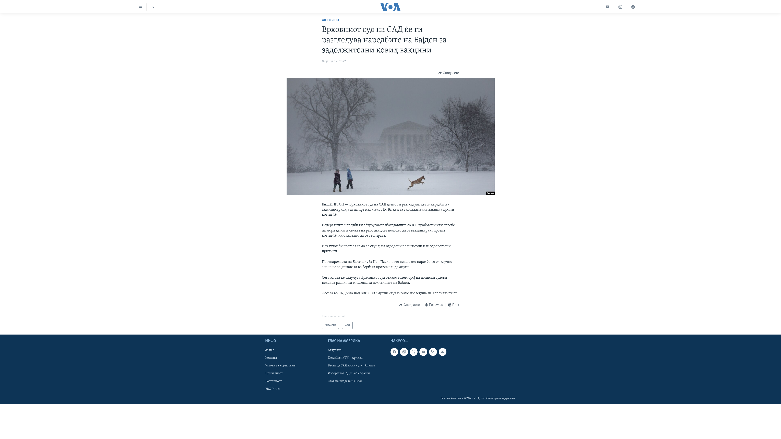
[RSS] (433, 352)
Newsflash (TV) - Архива (345, 358)
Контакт (271, 358)
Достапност (273, 381)
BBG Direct (272, 388)
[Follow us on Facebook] (394, 352)
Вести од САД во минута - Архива (351, 365)
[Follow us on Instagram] (404, 352)
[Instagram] (620, 7)
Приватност (274, 373)
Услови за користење (280, 365)
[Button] (448, 73)
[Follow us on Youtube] (423, 352)
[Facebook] (633, 7)
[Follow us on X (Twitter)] (414, 352)
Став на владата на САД (345, 381)
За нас (269, 350)
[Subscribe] (442, 352)
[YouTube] (607, 7)
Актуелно (330, 20)
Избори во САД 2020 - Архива (349, 373)
